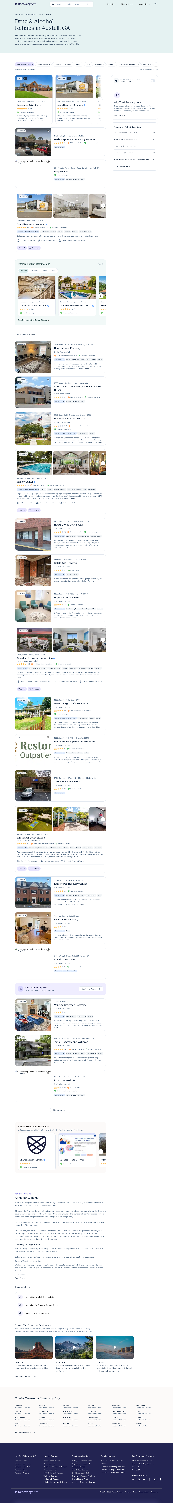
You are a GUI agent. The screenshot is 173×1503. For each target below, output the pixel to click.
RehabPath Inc (117, 1492)
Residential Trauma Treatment (84, 1476)
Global (53, 271)
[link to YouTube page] (144, 1479)
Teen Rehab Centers (80, 1470)
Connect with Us (139, 1475)
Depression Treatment (81, 1464)
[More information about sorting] (156, 69)
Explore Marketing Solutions (143, 1464)
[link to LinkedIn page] (139, 1479)
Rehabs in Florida (21, 1461)
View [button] (20, 248)
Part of (27, 661)
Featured (23, 271)
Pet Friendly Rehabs (51, 1479)
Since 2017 (145, 106)
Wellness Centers (50, 1476)
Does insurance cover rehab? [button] (126, 133)
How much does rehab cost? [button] (126, 139)
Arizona (19, 1362)
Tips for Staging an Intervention (114, 1470)
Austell (31, 334)
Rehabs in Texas (21, 1470)
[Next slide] (100, 99)
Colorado (61, 1362)
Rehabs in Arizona (22, 1473)
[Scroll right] (156, 64)
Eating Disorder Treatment (82, 1461)
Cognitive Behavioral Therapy (55, 1467)
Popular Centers (51, 1456)
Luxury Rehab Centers (52, 1461)
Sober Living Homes (51, 1470)
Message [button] (35, 248)
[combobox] (71, 4)
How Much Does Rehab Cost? (113, 1473)
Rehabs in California (23, 1464)
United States (30, 14)
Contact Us (136, 1470)
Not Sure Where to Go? (25, 1456)
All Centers (18, 14)
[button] (32, 69)
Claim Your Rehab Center (142, 1461)
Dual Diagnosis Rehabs (81, 1473)
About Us (136, 1467)
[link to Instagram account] (155, 1479)
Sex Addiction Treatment (82, 1479)
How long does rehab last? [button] (125, 146)
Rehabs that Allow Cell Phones (55, 1482)
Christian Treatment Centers (83, 1482)
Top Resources (108, 1456)
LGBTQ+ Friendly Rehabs (53, 1473)
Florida (44, 271)
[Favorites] (155, 4)
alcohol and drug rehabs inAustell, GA (31, 38)
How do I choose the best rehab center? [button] (131, 159)
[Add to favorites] (48, 130)
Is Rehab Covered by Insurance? (113, 1467)
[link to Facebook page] (160, 1479)
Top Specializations (81, 1456)
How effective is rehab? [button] (124, 153)
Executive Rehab (78, 1467)
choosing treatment (53, 1214)
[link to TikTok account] (149, 1479)
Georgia (40, 14)
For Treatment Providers (143, 1456)
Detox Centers (49, 1464)
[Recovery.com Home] (25, 4)
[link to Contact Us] (133, 1479)
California (34, 271)
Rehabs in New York (22, 1467)
